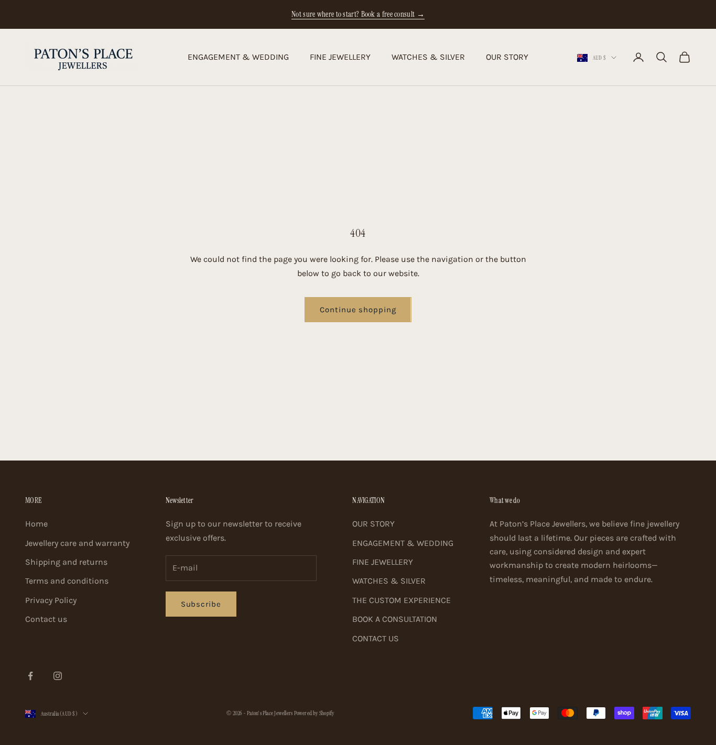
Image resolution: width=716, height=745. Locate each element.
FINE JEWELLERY (340, 57)
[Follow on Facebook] (30, 676)
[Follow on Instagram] (57, 676)
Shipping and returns (66, 562)
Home (36, 524)
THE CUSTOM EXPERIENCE (401, 600)
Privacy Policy (51, 600)
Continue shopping (358, 309)
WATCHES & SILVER (428, 57)
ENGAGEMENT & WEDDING (238, 57)
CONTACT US (375, 638)
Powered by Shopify (314, 713)
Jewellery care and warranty (77, 543)
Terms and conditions (67, 581)
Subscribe (201, 604)
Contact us (46, 619)
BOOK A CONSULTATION (394, 619)
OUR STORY (507, 57)
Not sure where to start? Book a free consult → (358, 14)
